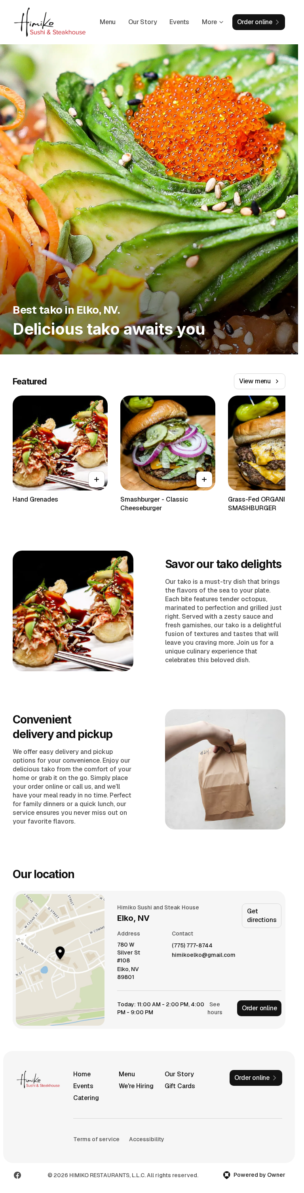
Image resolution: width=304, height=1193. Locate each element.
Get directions (261, 915)
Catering (86, 1098)
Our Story (142, 22)
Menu (108, 22)
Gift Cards (180, 1086)
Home (82, 1074)
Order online (259, 1008)
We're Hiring (136, 1086)
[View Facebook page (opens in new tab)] (17, 1175)
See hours (214, 1008)
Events (179, 22)
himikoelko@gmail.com (204, 955)
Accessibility (146, 1139)
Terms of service (96, 1139)
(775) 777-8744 (192, 945)
